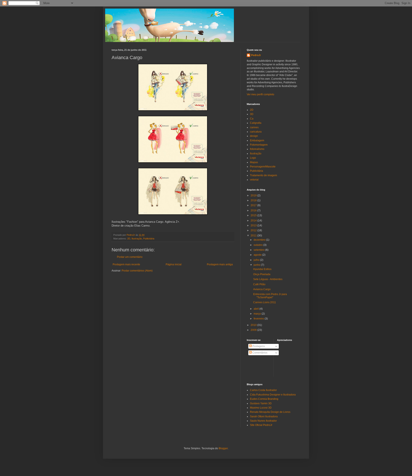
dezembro (260, 239)
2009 (254, 329)
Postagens (258, 346)
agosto (258, 254)
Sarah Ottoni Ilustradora (264, 416)
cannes (254, 127)
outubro (258, 244)
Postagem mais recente (126, 264)
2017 (254, 205)
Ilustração (137, 238)
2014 (254, 220)
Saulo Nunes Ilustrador (263, 420)
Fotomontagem (259, 144)
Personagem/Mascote (263, 166)
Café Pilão (259, 284)
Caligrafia (255, 122)
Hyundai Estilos (262, 269)
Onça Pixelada (261, 274)
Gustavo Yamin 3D (261, 403)
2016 (254, 210)
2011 (254, 235)
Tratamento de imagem (263, 175)
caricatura (256, 131)
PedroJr (256, 55)
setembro (259, 249)
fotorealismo (257, 149)
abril (256, 308)
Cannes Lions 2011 (264, 302)
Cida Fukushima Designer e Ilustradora (273, 394)
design (254, 135)
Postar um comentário (129, 256)
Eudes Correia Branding (264, 398)
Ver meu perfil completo (260, 94)
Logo (253, 157)
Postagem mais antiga (220, 264)
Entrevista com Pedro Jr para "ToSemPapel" (270, 296)
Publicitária (148, 238)
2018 (254, 200)
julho (257, 259)
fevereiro (259, 318)
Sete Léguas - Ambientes (267, 279)
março (258, 313)
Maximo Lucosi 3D (261, 407)
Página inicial (174, 264)
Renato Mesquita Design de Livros (270, 411)
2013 (254, 225)
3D (251, 114)
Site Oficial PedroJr (261, 425)
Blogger (223, 448)
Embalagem (257, 140)
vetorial (254, 179)
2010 (254, 325)
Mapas (254, 162)
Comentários (259, 352)
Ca (251, 118)
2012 (254, 230)
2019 (254, 195)
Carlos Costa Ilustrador (263, 390)
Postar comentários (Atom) (137, 270)
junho (257, 264)
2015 (254, 215)
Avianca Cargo (262, 289)
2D (128, 238)
